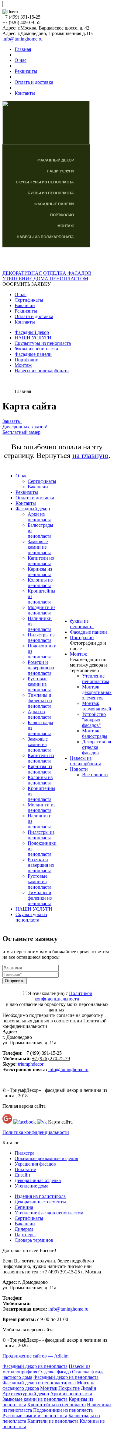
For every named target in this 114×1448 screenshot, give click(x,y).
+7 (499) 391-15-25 (43, 1053)
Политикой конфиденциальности (63, 996)
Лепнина (24, 1207)
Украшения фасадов (35, 1164)
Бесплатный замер (21, 432)
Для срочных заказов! (24, 426)
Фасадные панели (54, 204)
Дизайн (22, 1174)
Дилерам (24, 1229)
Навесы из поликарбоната (45, 237)
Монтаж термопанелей (96, 706)
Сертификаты (29, 300)
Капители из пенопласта (41, 560)
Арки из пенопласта (39, 517)
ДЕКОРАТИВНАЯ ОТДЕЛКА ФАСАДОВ (47, 273)
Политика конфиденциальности (35, 1132)
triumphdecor (30, 1064)
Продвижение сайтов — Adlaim (35, 1355)
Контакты (25, 93)
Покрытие (25, 1169)
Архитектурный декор (25, 1393)
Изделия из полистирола (40, 1196)
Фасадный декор (55, 160)
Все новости (95, 774)
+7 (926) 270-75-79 (51, 1058)
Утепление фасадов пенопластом (49, 1212)
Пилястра (24, 1153)
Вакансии (25, 305)
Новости (79, 769)
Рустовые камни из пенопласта (39, 684)
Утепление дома (31, 1185)
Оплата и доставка (34, 82)
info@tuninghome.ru (22, 38)
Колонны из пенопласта (40, 582)
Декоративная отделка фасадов (96, 747)
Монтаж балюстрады (94, 733)
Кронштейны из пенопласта (56, 1404)
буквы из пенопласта (51, 193)
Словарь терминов (34, 1240)
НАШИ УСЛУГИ (60, 171)
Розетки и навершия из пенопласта (41, 668)
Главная (23, 49)
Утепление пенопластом (95, 678)
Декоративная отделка (38, 1180)
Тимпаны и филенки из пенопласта (40, 700)
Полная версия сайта (24, 1106)
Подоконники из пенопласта (63, 1410)
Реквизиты (26, 71)
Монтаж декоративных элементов (97, 692)
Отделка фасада (54, 1371)
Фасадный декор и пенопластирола (39, 1382)
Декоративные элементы (40, 1201)
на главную (90, 455)
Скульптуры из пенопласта (45, 182)
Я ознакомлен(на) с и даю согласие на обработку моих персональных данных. (57, 1001)
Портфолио (62, 215)
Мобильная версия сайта (28, 1329)
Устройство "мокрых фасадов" (94, 720)
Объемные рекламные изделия (46, 1158)
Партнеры (25, 1234)
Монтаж (65, 226)
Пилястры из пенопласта (41, 637)
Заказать (12, 421)
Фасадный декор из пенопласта (34, 1366)
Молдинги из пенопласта (41, 610)
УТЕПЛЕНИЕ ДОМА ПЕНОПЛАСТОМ (45, 278)
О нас (20, 60)
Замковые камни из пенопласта (39, 547)
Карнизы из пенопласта (40, 571)
